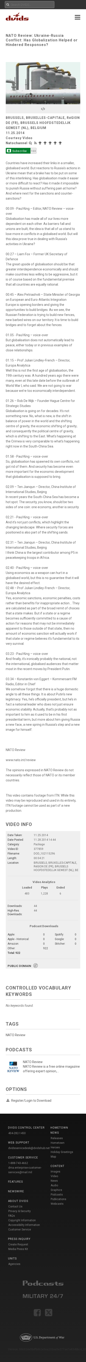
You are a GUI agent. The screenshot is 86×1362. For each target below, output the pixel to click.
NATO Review (15, 1035)
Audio (54, 1185)
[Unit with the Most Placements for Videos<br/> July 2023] (51, 143)
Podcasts (57, 1194)
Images (55, 1171)
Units (12, 1258)
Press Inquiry (19, 1239)
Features (15, 1181)
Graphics (56, 1190)
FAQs (11, 1215)
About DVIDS (18, 1201)
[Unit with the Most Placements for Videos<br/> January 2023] (56, 143)
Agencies (14, 1264)
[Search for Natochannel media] (30, 143)
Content (57, 1166)
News (54, 1180)
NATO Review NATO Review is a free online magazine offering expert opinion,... (51, 1066)
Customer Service (19, 1229)
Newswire (16, 1191)
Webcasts (57, 1203)
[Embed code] (43, 108)
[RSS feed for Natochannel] (35, 143)
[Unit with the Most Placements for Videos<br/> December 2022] (61, 143)
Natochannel (17, 143)
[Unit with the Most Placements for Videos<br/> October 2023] (46, 143)
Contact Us (15, 1206)
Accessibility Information (24, 1225)
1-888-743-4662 (18, 1163)
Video (54, 1176)
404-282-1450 (17, 1133)
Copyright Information (22, 1220)
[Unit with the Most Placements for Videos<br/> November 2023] (41, 143)
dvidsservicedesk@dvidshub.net (29, 1148)
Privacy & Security (19, 1211)
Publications (58, 1199)
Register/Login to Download (31, 1100)
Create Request (18, 1244)
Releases (57, 1138)
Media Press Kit (18, 1249)
